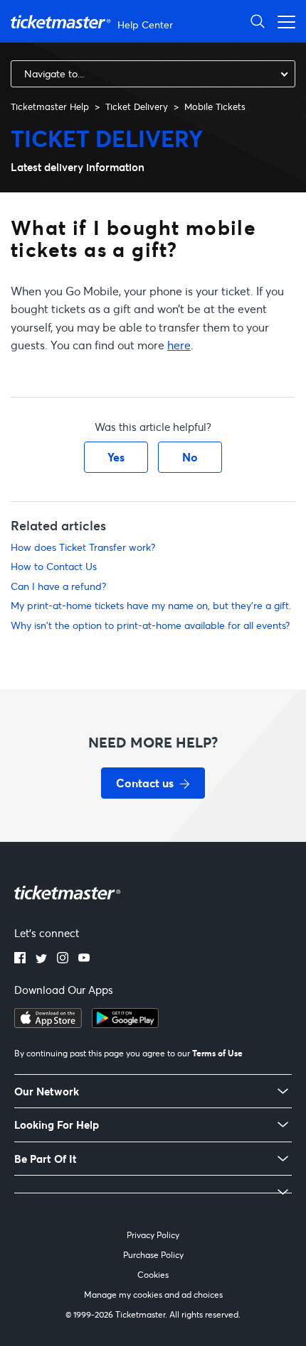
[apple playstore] (48, 1024)
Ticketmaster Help (50, 106)
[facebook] (20, 959)
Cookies (153, 1274)
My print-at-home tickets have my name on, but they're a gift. (151, 605)
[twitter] (41, 959)
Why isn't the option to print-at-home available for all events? (150, 625)
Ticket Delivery (136, 106)
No (190, 456)
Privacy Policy (153, 1235)
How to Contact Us (54, 566)
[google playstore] (125, 1024)
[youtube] (84, 959)
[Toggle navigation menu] (282, 21)
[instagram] (62, 959)
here (179, 344)
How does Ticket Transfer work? (83, 547)
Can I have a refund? (58, 586)
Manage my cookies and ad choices (153, 1294)
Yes (116, 456)
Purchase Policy (153, 1254)
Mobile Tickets (215, 106)
